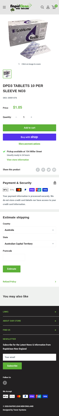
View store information (18, 159)
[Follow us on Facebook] (5, 383)
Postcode (7, 251)
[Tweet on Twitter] (49, 170)
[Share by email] (54, 170)
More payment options (29, 143)
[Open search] (42, 7)
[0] (54, 7)
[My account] (48, 7)
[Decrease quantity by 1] (16, 117)
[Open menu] (4, 7)
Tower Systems (19, 410)
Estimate (11, 269)
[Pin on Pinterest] (43, 170)
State (5, 237)
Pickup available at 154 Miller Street (24, 151)
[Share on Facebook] (38, 170)
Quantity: (7, 117)
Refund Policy (9, 281)
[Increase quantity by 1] (31, 117)
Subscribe (12, 365)
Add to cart (29, 127)
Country (6, 223)
